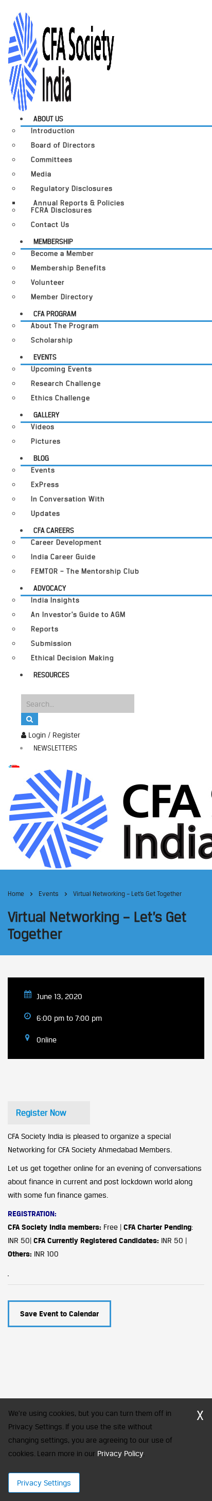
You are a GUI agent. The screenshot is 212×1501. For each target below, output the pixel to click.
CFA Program (54, 313)
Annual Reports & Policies (79, 203)
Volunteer (48, 282)
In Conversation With (68, 499)
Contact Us (50, 225)
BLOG (41, 458)
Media (41, 174)
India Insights (55, 600)
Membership (53, 241)
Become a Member (62, 253)
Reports (45, 629)
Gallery (46, 415)
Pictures (46, 441)
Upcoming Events (61, 369)
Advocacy (49, 588)
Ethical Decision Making (72, 658)
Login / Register (53, 734)
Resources (51, 675)
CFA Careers (53, 530)
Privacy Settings (44, 1482)
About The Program (65, 326)
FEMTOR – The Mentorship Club (85, 571)
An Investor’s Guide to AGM (78, 614)
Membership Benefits (68, 268)
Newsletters (55, 748)
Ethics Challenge (60, 398)
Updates (45, 513)
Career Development (66, 542)
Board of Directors (63, 145)
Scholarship (52, 340)
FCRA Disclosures (61, 210)
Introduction (53, 131)
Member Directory (62, 297)
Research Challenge (66, 383)
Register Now (41, 1112)
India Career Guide (63, 557)
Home (16, 894)
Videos (43, 427)
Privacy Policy (120, 1453)
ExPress (45, 484)
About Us (48, 119)
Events (45, 357)
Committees (52, 160)
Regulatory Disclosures (72, 188)
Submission (51, 643)
